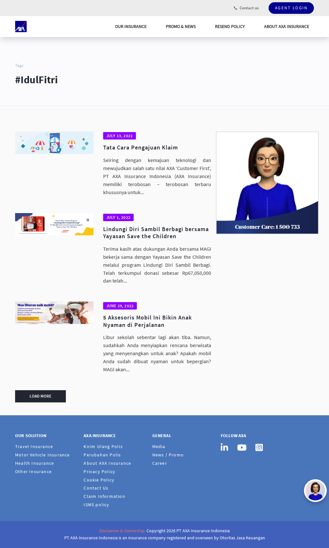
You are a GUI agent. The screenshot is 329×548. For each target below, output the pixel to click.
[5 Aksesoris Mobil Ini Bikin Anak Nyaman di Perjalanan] (54, 312)
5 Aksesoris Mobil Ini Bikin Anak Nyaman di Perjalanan (147, 321)
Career (159, 463)
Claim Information (104, 496)
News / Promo (168, 455)
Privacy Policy (99, 471)
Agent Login (291, 8)
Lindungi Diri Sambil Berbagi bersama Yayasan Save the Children (156, 233)
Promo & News (181, 26)
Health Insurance (34, 463)
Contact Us (96, 488)
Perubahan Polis (102, 455)
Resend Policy (230, 26)
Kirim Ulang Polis (103, 446)
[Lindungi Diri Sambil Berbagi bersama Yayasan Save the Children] (54, 224)
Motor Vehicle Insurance (42, 455)
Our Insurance (131, 26)
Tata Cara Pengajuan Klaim (140, 147)
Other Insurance (33, 471)
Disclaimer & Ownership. (122, 531)
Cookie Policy (99, 480)
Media (158, 446)
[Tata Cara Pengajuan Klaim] (54, 142)
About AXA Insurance (286, 26)
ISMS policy (96, 505)
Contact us (249, 8)
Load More (40, 396)
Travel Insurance (34, 446)
